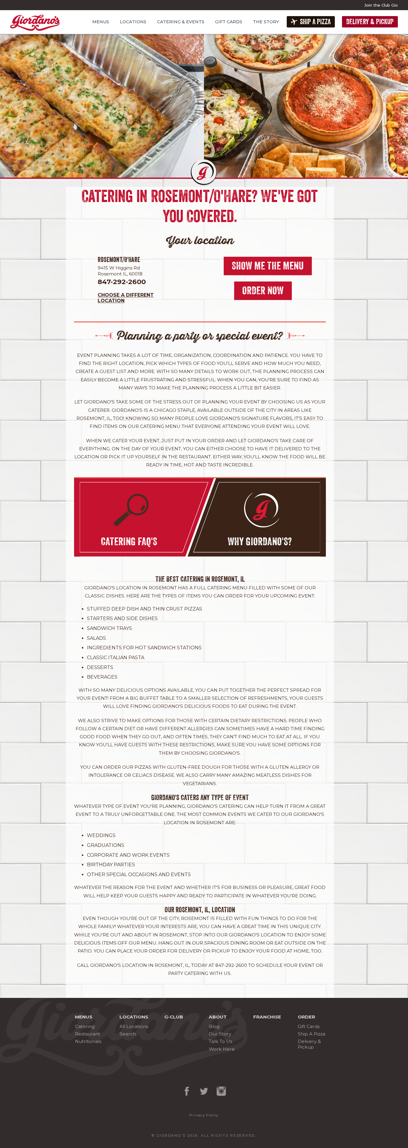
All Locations (133, 1026)
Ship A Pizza (311, 1034)
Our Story (220, 1034)
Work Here (222, 1049)
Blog (214, 1026)
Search (127, 1034)
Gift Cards (228, 22)
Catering (85, 1026)
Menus (100, 22)
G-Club (173, 1017)
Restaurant (87, 1034)
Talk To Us (220, 1041)
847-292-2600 (122, 282)
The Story (266, 22)
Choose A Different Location (126, 297)
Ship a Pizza (315, 21)
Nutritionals (88, 1041)
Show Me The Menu (268, 266)
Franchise (267, 1017)
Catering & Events (180, 22)
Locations (133, 22)
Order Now (262, 291)
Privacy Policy (203, 1115)
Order (306, 1017)
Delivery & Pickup (370, 21)
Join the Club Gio (381, 5)
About (218, 1017)
